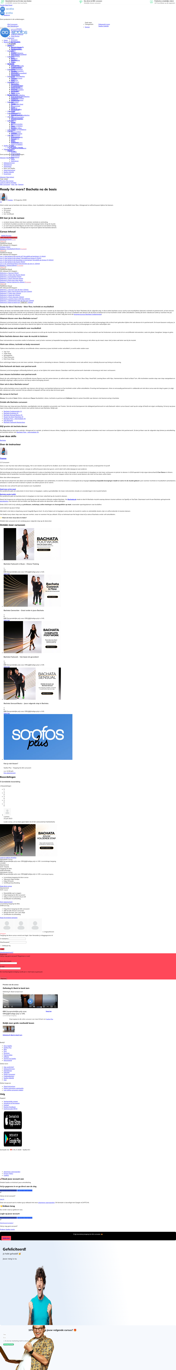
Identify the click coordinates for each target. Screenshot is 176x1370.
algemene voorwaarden (46, 1202)
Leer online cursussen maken (13, 1090)
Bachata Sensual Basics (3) (13, 415)
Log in (2, 1199)
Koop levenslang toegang (8, 918)
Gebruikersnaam (5, 961)
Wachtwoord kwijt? (6, 952)
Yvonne (3, 458)
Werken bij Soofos (10, 1058)
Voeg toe (7, 574)
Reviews (7, 1053)
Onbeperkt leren (9, 1069)
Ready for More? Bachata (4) (13, 417)
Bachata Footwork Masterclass (14, 422)
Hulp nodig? (4, 179)
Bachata (3, 440)
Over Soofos (8, 1046)
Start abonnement (6, 902)
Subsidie (7, 1072)
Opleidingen (8, 1071)
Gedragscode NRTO (10, 1109)
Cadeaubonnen (9, 1076)
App (5, 1080)
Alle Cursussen (5, 184)
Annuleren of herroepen (12, 1103)
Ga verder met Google (24, 1190)
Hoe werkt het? (9, 1067)
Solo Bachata (8, 420)
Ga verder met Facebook (8, 1190)
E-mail (2, 966)
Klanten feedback (10, 1107)
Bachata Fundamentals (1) (13, 411)
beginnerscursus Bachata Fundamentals (87, 314)
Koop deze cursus (6, 886)
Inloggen (3, 158)
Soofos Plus (49, 1019)
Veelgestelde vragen (11, 1101)
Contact (6, 1105)
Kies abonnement (9, 773)
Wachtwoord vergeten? (6, 1223)
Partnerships (8, 1055)
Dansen (20, 184)
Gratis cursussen (9, 1074)
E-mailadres (4, 939)
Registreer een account (8, 958)
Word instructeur (9, 1086)
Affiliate (6, 1057)
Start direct (10, 158)
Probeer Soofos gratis (7, 1229)
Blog (5, 1049)
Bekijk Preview (6, 235)
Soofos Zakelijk (9, 1078)
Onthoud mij (6, 946)
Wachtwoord (4, 942)
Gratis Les (24, 302)
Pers (5, 1051)
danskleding (4, 501)
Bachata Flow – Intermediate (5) (15, 419)
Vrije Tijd (14, 184)
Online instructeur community (14, 1088)
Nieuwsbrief (8, 1060)
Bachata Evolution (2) (11, 413)
